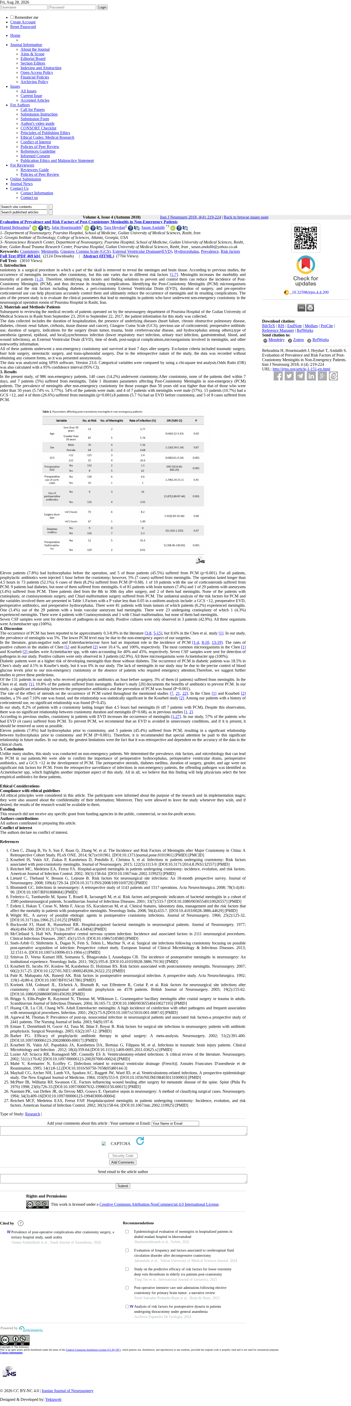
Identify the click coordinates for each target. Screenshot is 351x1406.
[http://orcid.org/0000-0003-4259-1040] (86, 229)
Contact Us (19, 188)
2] (191, 712)
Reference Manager (278, 330)
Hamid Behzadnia (14, 227)
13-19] (217, 642)
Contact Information (37, 193)
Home (15, 35)
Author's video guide (37, 123)
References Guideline (38, 151)
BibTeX (268, 326)
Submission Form (35, 119)
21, (178, 693)
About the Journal (35, 49)
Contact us (29, 197)
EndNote (294, 326)
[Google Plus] (322, 375)
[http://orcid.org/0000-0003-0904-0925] (173, 229)
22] (185, 693)
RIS (281, 326)
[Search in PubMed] (47, 229)
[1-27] (176, 716)
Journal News (21, 183)
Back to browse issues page (246, 217)
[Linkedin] (311, 375)
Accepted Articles (35, 100)
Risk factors (230, 251)
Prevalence (210, 251)
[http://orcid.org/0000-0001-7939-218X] (34, 229)
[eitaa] (333, 375)
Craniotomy (29, 251)
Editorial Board (33, 58)
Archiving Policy (34, 82)
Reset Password (23, 26)
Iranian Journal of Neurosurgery (68, 1390)
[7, (172, 693)
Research (32, 1114)
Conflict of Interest (36, 142)
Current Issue (31, 95)
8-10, (206, 642)
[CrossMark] (306, 288)
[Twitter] (289, 375)
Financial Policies (35, 77)
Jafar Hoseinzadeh (66, 227)
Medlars (311, 326)
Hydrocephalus (186, 251)
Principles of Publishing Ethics (45, 133)
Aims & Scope (32, 54)
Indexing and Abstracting (41, 68)
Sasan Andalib (153, 227)
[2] (95, 647)
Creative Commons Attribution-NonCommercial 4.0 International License (159, 1204)
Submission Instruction (39, 114)
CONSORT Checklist (38, 128)
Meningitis (49, 251)
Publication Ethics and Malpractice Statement (57, 160)
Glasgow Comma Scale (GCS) (85, 251)
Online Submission (25, 179)
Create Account (22, 22)
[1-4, (196, 642)
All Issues (28, 91)
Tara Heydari (114, 227)
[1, (186, 712)
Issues (15, 86)
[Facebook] (278, 375)
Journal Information (26, 44)
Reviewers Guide (35, 170)
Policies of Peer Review (40, 146)
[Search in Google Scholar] (40, 229)
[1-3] (39, 279)
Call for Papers (33, 109)
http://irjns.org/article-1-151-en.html (301, 369)
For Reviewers (22, 165)
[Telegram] (300, 375)
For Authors (20, 105)
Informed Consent (35, 156)
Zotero (298, 339)
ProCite (327, 326)
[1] (221, 633)
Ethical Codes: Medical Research (47, 137)
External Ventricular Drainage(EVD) (142, 251)
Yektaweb (53, 1399)
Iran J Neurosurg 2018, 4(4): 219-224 (190, 217)
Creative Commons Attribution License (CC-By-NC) (93, 1349)
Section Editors (33, 63)
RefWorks (305, 330)
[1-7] (174, 274)
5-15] (157, 633)
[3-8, (148, 633)
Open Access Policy (37, 72)
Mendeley (277, 339)
